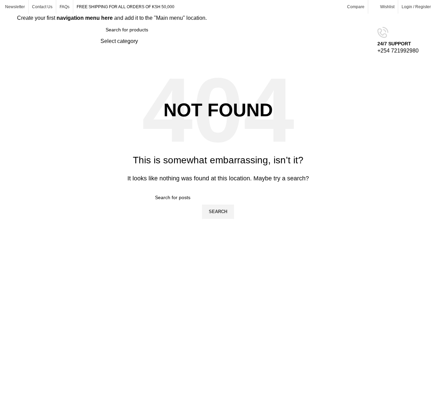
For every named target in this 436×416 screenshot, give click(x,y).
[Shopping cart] (428, 41)
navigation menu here (85, 18)
